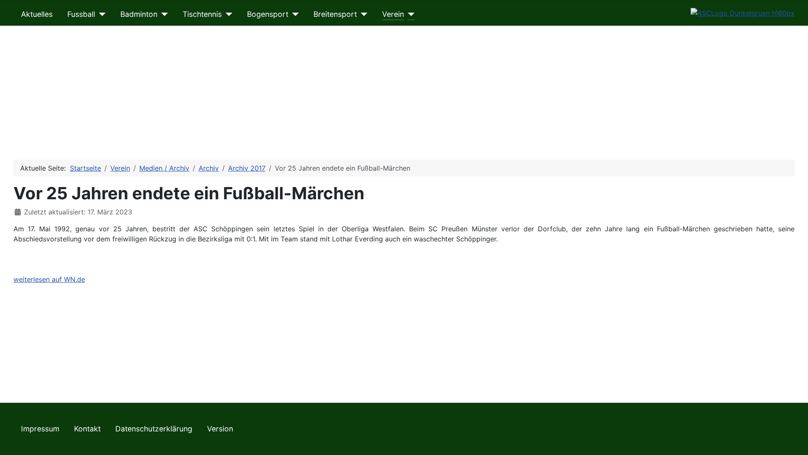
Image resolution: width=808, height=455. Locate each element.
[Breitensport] (362, 14)
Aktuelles (37, 14)
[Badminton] (162, 14)
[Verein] (409, 14)
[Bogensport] (293, 14)
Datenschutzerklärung (153, 428)
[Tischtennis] (227, 14)
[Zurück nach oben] (793, 439)
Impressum (40, 428)
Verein (393, 14)
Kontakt (87, 428)
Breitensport (335, 14)
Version (220, 428)
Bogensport (267, 14)
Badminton (138, 14)
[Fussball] (100, 14)
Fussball (81, 14)
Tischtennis (202, 14)
